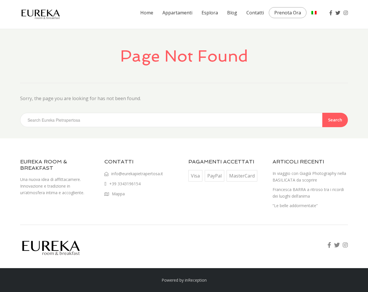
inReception (196, 280)
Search (335, 120)
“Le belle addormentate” (295, 205)
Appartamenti (177, 12)
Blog (232, 12)
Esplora (210, 12)
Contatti (255, 12)
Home (146, 12)
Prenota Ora (287, 13)
